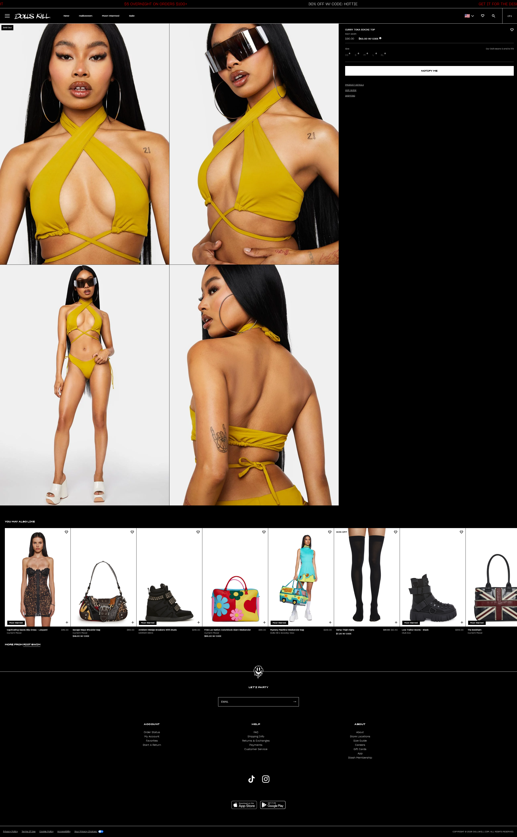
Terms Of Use (29, 832)
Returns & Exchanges (256, 741)
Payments (255, 745)
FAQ (256, 732)
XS (346, 55)
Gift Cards (360, 749)
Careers (360, 745)
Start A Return (152, 745)
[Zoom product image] (84, 144)
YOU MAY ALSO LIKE (20, 521)
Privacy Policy (10, 832)
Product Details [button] (354, 85)
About (360, 732)
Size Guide (360, 741)
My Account (151, 736)
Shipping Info (256, 736)
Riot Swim (350, 34)
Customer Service (255, 749)
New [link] (66, 16)
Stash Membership (360, 757)
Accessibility (63, 832)
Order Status (152, 732)
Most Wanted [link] (110, 16)
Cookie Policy (46, 832)
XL (382, 55)
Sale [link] (132, 16)
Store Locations (360, 736)
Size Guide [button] (350, 90)
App (360, 753)
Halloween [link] (85, 16)
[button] (154, 4)
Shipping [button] (350, 96)
